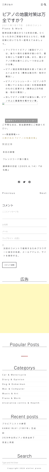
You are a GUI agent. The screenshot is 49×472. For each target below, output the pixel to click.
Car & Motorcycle (14, 375)
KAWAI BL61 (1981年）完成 (19, 428)
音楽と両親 (8, 442)
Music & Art (10, 393)
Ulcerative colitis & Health (21, 403)
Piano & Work (12, 28)
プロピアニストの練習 (14, 423)
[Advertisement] (24, 308)
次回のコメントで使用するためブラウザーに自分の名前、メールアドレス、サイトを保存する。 (24, 252)
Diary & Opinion (13, 379)
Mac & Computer (13, 389)
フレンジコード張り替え (16, 159)
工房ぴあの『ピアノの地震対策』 (20, 138)
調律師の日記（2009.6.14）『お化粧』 (23, 168)
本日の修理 (9, 152)
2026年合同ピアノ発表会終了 (18, 437)
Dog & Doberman (14, 384)
